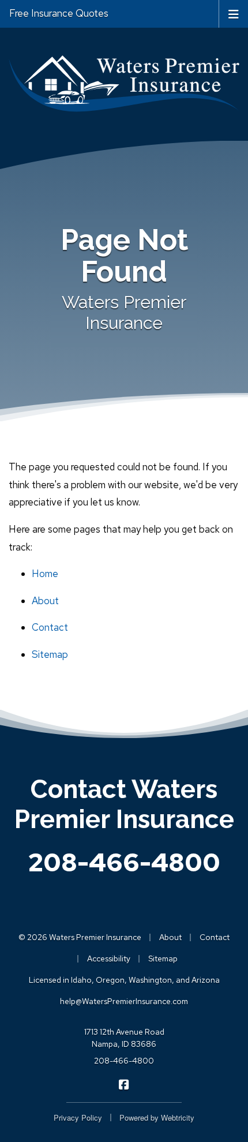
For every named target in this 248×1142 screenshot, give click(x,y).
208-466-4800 (124, 862)
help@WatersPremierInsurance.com (124, 1001)
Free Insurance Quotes (58, 13)
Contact (50, 627)
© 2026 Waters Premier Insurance (79, 937)
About (45, 600)
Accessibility (108, 958)
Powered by (156, 1117)
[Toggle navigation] (233, 13)
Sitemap (50, 654)
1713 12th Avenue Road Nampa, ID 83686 (124, 1038)
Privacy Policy (78, 1117)
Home (45, 573)
